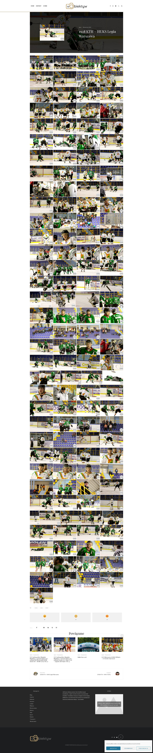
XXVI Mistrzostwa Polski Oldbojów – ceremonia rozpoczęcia (111, 657)
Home (32, 6)
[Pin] (43, 627)
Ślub (31, 712)
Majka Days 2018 (82, 657)
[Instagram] (113, 6)
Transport (32, 719)
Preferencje (143, 748)
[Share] (36, 627)
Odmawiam (128, 748)
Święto (32, 717)
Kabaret (32, 699)
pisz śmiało (80, 699)
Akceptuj (113, 748)
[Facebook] (110, 6)
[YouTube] (115, 6)
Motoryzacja (33, 708)
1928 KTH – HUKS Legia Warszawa (49, 673)
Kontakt (38, 6)
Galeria (32, 697)
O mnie (45, 6)
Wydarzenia (36, 654)
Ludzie (31, 703)
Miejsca (32, 706)
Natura (32, 710)
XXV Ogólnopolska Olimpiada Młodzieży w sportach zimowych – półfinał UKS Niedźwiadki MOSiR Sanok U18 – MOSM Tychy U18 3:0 (39, 659)
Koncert (32, 701)
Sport (80, 27)
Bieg (31, 695)
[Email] (56, 627)
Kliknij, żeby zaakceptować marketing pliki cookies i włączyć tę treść (109, 704)
